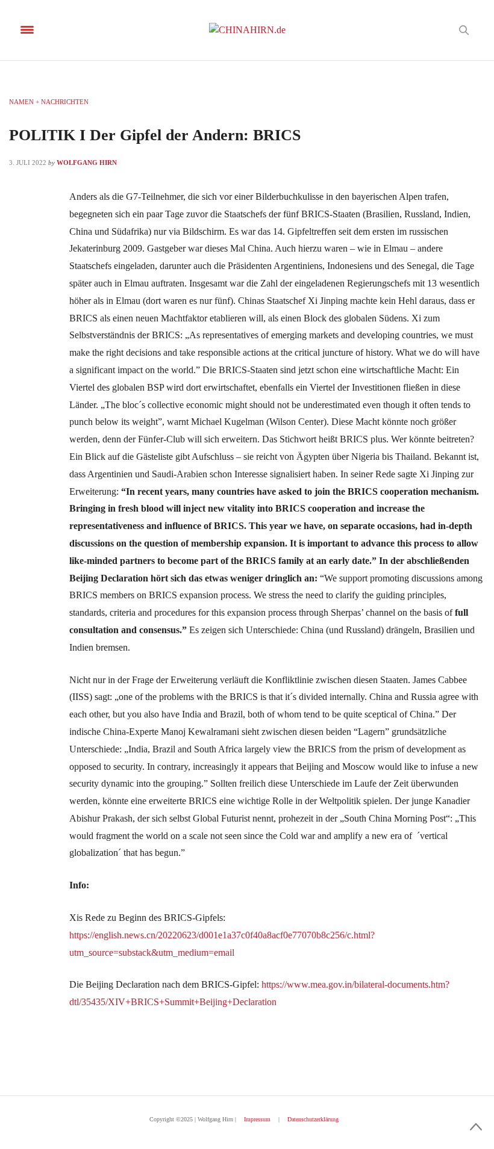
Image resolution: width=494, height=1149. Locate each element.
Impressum (257, 1119)
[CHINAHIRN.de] (247, 30)
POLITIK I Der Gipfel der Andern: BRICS (155, 135)
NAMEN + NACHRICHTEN (49, 101)
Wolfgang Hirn (87, 162)
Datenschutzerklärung (313, 1119)
